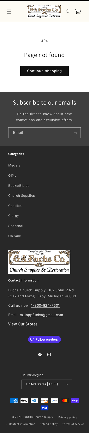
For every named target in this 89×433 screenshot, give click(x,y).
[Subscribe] (76, 132)
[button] (9, 11)
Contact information (22, 424)
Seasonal (15, 226)
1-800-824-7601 (45, 305)
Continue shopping (44, 71)
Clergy (13, 216)
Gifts (12, 175)
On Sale (14, 236)
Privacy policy (67, 417)
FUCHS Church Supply (38, 417)
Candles (15, 206)
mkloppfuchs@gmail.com (41, 315)
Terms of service (73, 424)
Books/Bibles (18, 186)
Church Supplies (21, 196)
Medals (14, 165)
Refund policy (49, 424)
